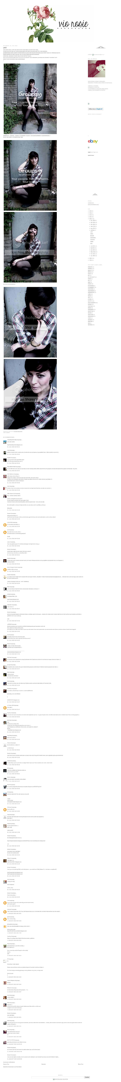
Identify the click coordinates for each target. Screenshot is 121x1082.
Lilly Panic (9, 657)
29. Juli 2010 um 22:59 (13, 875)
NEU (89, 297)
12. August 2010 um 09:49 (14, 1058)
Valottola (9, 760)
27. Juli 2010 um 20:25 (13, 788)
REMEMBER (90, 309)
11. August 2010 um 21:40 (14, 1051)
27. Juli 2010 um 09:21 (13, 773)
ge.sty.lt (9, 664)
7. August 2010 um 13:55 (14, 1009)
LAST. (5, 47)
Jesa (8, 879)
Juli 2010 (93, 230)
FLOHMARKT (91, 287)
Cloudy (8, 574)
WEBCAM (90, 321)
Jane (8, 486)
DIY (89, 275)
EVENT (89, 283)
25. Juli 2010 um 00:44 (13, 732)
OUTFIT (8, 432)
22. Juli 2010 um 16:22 (13, 640)
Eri (7, 959)
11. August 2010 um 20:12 (14, 1044)
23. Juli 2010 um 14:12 (13, 685)
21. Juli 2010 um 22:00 (13, 538)
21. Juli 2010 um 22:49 (13, 571)
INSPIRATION (91, 292)
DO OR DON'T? (91, 277)
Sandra (8, 558)
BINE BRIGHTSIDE (11, 466)
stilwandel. (9, 604)
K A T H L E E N (10, 1040)
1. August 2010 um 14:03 (14, 920)
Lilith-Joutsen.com (11, 493)
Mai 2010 (93, 248)
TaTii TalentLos (10, 474)
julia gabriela (9, 924)
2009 (90, 258)
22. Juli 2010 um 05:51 (13, 601)
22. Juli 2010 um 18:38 (13, 661)
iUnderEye (9, 688)
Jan (8, 634)
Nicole (8, 784)
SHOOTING (90, 314)
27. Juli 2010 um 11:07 (13, 781)
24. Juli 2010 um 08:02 (13, 716)
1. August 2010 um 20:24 (14, 940)
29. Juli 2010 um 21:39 (13, 863)
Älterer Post (80, 1064)
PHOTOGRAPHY (92, 302)
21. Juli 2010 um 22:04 (13, 545)
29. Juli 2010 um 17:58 (13, 832)
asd (8, 529)
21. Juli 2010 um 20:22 (13, 454)
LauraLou (9, 936)
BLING (89, 273)
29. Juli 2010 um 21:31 (13, 854)
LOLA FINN (9, 522)
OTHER (89, 299)
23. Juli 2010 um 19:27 (13, 702)
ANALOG (90, 266)
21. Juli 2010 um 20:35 (13, 463)
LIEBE (89, 294)
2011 (90, 216)
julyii (8, 916)
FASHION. (92, 239)
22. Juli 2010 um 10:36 (13, 620)
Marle (8, 1002)
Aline (8, 586)
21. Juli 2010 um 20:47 (13, 470)
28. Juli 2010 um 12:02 (13, 811)
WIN (89, 323)
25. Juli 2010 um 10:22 (13, 739)
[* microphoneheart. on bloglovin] (95, 109)
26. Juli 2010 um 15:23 (13, 757)
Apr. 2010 (93, 249)
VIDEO (89, 318)
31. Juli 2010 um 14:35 (13, 906)
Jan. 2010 (93, 255)
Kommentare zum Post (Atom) (14, 1066)
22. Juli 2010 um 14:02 (13, 631)
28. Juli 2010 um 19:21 (13, 820)
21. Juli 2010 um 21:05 (13, 490)
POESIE (90, 304)
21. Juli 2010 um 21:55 (13, 526)
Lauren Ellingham (11, 980)
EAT (89, 280)
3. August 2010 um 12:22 (14, 977)
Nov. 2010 (93, 222)
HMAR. (91, 241)
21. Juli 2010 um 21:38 (13, 510)
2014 (90, 211)
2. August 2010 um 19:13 (14, 955)
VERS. (91, 233)
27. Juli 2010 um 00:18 (13, 764)
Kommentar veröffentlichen (9, 1062)
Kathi (8, 1020)
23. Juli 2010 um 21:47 (13, 709)
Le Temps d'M (10, 705)
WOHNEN (90, 324)
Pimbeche (9, 987)
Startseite (44, 1064)
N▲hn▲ (9, 712)
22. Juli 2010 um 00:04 (13, 590)
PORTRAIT (90, 306)
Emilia (8, 823)
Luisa (8, 450)
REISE (89, 307)
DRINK (89, 278)
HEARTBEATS (91, 290)
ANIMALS (90, 268)
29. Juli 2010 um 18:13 (13, 845)
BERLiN (89, 272)
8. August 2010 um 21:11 (14, 1026)
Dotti (8, 681)
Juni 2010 (93, 246)
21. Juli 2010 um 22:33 (13, 563)
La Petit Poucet (10, 748)
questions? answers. (91, 155)
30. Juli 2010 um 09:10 (13, 889)
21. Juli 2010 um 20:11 (13, 446)
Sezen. (8, 777)
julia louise (9, 720)
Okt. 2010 (93, 224)
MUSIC (89, 295)
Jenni (8, 995)
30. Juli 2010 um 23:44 (13, 897)
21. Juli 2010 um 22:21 (13, 554)
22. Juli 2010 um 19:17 (13, 668)
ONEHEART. (93, 237)
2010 (90, 218)
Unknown (9, 807)
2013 (90, 212)
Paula (8, 943)
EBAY (89, 282)
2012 (90, 214)
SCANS (89, 312)
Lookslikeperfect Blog (11, 439)
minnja (8, 594)
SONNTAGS (90, 316)
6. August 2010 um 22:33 (14, 999)
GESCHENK (90, 289)
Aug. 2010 (93, 228)
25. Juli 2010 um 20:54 (13, 749)
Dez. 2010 (93, 220)
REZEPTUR (90, 311)
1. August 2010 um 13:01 (14, 913)
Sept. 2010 (93, 226)
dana (8, 1029)
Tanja (8, 814)
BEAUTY (90, 270)
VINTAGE (90, 319)
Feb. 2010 (93, 253)
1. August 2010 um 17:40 (14, 932)
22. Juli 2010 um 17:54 (13, 654)
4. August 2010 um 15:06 (14, 984)
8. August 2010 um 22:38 (14, 1036)
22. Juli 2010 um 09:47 (13, 608)
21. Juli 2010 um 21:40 (13, 519)
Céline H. (9, 858)
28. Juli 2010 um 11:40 (13, 803)
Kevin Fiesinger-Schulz (12, 567)
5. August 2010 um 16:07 (14, 991)
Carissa (9, 742)
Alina (8, 672)
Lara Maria (9, 735)
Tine (8, 900)
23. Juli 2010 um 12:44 (13, 677)
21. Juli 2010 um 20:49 (13, 482)
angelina (9, 457)
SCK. (91, 243)
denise (8, 643)
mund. (89, 152)
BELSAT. (92, 235)
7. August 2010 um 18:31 (14, 1017)
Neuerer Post (6, 1064)
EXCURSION (91, 285)
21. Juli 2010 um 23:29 (13, 583)
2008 (90, 260)
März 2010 (93, 251)
